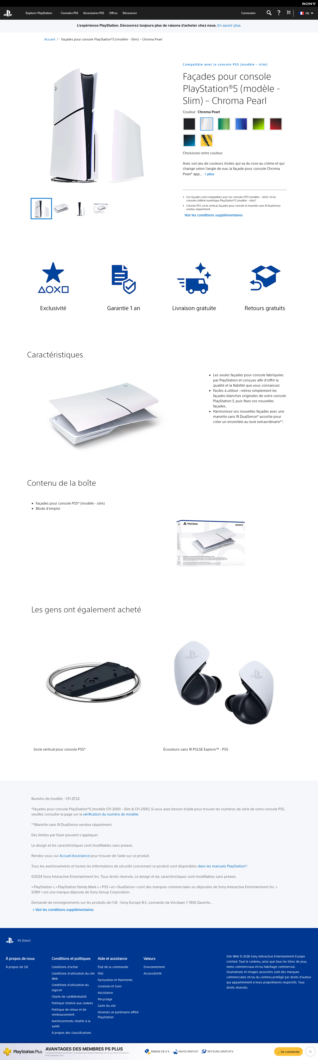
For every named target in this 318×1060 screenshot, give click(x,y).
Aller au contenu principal (26, 3)
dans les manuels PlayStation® (222, 866)
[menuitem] (304, 13)
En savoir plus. (229, 25)
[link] (39, 13)
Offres (113, 13)
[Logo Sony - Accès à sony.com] (309, 3)
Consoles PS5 (69, 13)
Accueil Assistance (74, 855)
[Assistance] (279, 13)
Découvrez (130, 13)
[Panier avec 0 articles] (288, 13)
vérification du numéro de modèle (110, 814)
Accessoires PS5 (93, 13)
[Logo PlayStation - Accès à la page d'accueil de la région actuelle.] (7, 13)
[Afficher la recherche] (269, 13)
